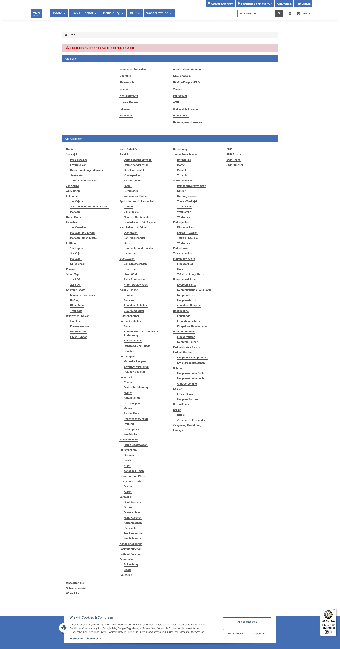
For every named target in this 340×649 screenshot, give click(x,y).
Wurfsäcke (130, 434)
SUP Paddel (233, 159)
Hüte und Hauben (184, 331)
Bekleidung (131, 564)
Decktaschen (132, 512)
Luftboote (72, 242)
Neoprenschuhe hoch (190, 378)
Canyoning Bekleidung (187, 425)
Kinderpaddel (132, 175)
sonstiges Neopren (189, 305)
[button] (290, 13)
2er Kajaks (72, 185)
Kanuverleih (284, 3)
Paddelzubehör (133, 180)
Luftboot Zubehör (130, 321)
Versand (178, 89)
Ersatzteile (130, 269)
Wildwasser (184, 216)
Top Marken (303, 3)
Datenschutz (181, 115)
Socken (177, 388)
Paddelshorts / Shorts (186, 347)
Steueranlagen (133, 340)
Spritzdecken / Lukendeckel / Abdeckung (141, 333)
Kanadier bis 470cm (82, 232)
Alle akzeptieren (247, 621)
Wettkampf (184, 211)
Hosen (181, 269)
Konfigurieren (236, 633)
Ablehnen (259, 633)
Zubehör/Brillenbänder (191, 420)
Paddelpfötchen (182, 352)
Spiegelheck (77, 263)
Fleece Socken (186, 393)
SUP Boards (234, 154)
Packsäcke (130, 528)
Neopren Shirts (186, 284)
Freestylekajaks (79, 326)
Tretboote (76, 310)
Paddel (124, 154)
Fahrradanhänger (134, 237)
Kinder (181, 190)
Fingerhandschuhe (188, 321)
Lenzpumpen (132, 403)
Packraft (71, 269)
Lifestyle (178, 430)
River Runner (78, 336)
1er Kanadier (78, 227)
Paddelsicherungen (136, 418)
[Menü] (334, 610)
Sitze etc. (129, 300)
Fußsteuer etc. (128, 449)
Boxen (128, 507)
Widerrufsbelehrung (185, 108)
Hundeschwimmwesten (191, 185)
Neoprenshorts (186, 300)
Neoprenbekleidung (185, 279)
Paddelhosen (181, 248)
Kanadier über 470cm (83, 237)
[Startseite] (66, 34)
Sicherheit (126, 376)
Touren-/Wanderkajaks (84, 180)
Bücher (128, 486)
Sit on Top (72, 274)
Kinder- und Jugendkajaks (86, 170)
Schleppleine (132, 429)
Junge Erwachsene (185, 154)
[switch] (328, 632)
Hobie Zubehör (129, 439)
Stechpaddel (131, 190)
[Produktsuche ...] (279, 13)
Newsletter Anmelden (133, 69)
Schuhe (177, 367)
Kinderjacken (185, 227)
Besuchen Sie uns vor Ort (256, 3)
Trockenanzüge (182, 253)
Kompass (129, 295)
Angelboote (73, 190)
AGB (176, 102)
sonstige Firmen (134, 470)
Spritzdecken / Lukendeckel (137, 201)
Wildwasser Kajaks (77, 315)
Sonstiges (130, 350)
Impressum (180, 95)
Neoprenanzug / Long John (194, 289)
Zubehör (182, 175)
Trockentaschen (133, 533)
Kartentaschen (133, 522)
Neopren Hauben (187, 341)
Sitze (127, 326)
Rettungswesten (187, 196)
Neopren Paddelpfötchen (192, 357)
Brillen (177, 409)
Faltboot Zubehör (130, 554)
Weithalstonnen (133, 538)
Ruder (127, 185)
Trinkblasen (184, 206)
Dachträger (131, 232)
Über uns (125, 75)
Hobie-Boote (74, 216)
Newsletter (126, 115)
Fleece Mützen (186, 336)
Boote (127, 569)
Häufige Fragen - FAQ (186, 82)
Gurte (127, 242)
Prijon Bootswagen (136, 284)
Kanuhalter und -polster (138, 248)
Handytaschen (132, 517)
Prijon (127, 465)
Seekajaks (76, 175)
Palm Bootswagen (135, 279)
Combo (128, 206)
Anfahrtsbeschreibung (187, 69)
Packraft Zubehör (130, 548)
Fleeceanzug (185, 263)
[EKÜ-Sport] (36, 13)
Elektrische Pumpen (136, 366)
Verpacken (126, 496)
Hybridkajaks (78, 164)
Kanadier (75, 211)
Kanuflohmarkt (129, 95)
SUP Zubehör (234, 164)
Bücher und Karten (131, 481)
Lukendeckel (131, 211)
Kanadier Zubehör (131, 543)
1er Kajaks (72, 154)
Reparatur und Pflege (137, 345)
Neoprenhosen (186, 295)
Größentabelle (182, 75)
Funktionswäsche (184, 258)
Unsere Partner (129, 102)
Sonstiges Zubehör (135, 305)
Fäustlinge (183, 315)
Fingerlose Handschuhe (192, 326)
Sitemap (125, 108)
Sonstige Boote (75, 289)
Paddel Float (131, 413)
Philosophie (127, 82)
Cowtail (128, 382)
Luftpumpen (127, 356)
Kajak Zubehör (129, 289)
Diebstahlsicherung (136, 387)
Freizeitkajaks (78, 159)
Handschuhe (181, 310)
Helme (128, 392)
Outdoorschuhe (187, 383)
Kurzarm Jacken (187, 232)
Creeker (75, 321)
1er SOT (75, 279)
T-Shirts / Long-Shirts (190, 274)
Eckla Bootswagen (135, 263)
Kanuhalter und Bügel (133, 227)
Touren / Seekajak (188, 237)
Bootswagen (127, 258)
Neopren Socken (187, 399)
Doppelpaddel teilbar (136, 164)
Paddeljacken (181, 222)
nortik (127, 460)
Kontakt (124, 89)
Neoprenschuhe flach (190, 373)
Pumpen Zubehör (134, 371)
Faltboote (72, 196)
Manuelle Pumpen (135, 361)
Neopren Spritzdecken (137, 216)
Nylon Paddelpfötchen (191, 362)
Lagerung (130, 253)
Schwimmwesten (183, 180)
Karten (128, 491)
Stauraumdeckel (134, 310)
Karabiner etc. (132, 397)
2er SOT (75, 284)
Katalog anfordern (222, 3)
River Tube (77, 305)
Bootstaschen (132, 501)
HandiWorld (131, 274)
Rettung (129, 423)
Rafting (74, 300)
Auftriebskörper (129, 315)
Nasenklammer (182, 404)
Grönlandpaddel (134, 170)
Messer (128, 408)
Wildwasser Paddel (135, 196)
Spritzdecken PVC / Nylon (140, 222)
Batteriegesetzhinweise (187, 122)
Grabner (129, 455)
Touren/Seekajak (187, 201)
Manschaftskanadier (82, 295)
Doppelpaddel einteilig (137, 159)
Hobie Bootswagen (135, 444)
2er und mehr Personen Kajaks (89, 206)
